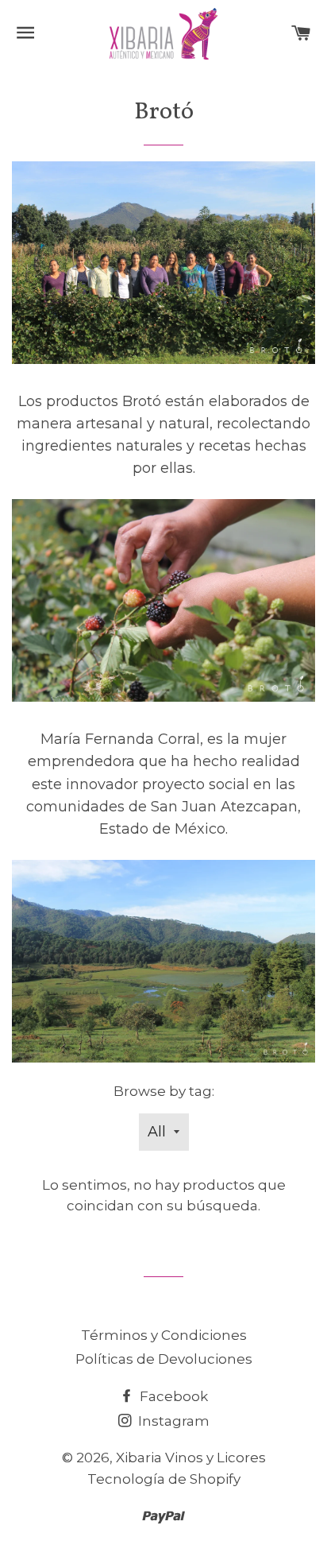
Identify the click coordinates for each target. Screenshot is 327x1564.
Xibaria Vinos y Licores (191, 1457)
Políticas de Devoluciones (163, 1359)
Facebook (172, 1396)
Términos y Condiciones (164, 1335)
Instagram (172, 1421)
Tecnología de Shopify (163, 1479)
